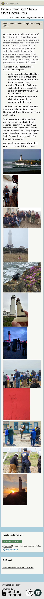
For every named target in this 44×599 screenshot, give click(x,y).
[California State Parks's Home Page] (22, 3)
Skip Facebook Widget (10, 571)
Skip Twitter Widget (9, 566)
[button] (29, 592)
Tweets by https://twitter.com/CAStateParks (17, 568)
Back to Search (13, 18)
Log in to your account (35, 18)
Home (23, 18)
